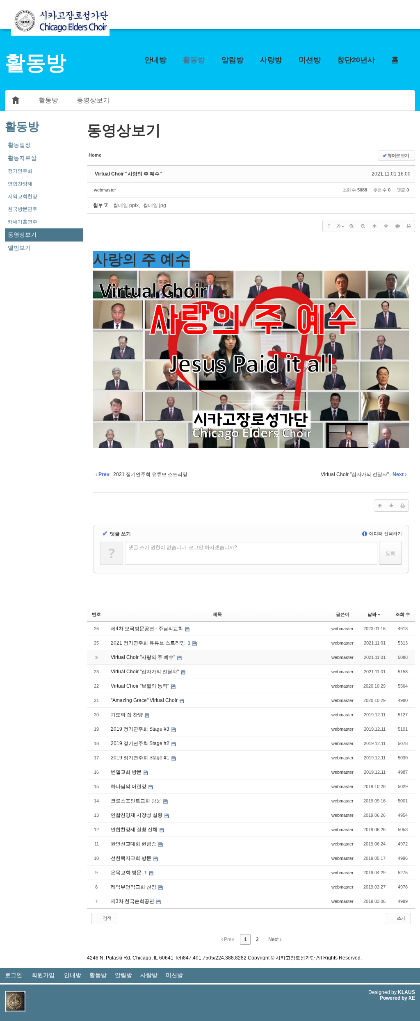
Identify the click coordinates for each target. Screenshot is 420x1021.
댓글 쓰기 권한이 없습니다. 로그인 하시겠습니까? (182, 547)
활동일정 (19, 144)
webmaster (105, 189)
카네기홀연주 (22, 222)
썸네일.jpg (154, 205)
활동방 (194, 60)
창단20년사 (356, 60)
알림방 (232, 60)
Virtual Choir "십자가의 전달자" (145, 672)
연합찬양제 (20, 184)
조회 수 (402, 614)
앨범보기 (19, 247)
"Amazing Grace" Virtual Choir (145, 700)
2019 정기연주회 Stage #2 (141, 743)
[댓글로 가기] (397, 226)
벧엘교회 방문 (127, 772)
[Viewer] (188, 251)
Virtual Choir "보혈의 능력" (140, 686)
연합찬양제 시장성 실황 (137, 815)
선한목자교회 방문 (132, 858)
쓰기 (400, 918)
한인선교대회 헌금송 (134, 844)
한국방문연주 (22, 209)
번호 (96, 614)
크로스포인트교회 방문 (136, 801)
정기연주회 (20, 171)
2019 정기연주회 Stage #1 (141, 758)
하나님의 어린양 (129, 786)
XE (412, 998)
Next (274, 939)
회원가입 (43, 975)
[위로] (374, 226)
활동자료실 (22, 158)
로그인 (13, 975)
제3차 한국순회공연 (133, 901)
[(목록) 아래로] (386, 226)
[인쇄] (409, 226)
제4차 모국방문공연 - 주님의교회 (147, 628)
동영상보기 (93, 100)
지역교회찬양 (22, 196)
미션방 (310, 60)
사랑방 (271, 60)
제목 (217, 614)
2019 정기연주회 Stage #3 (141, 729)
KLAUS (406, 992)
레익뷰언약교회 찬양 (134, 887)
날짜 (372, 614)
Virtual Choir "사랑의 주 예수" (128, 174)
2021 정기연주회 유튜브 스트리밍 (148, 643)
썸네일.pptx (126, 205)
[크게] (351, 226)
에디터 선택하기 (385, 533)
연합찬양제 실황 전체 (135, 829)
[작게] (363, 226)
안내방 (155, 60)
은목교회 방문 (127, 872)
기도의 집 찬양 (127, 715)
